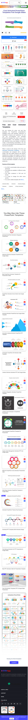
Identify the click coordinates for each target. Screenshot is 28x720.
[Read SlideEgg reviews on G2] (4, 695)
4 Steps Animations (19, 186)
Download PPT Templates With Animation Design (13, 529)
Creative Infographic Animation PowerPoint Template (11, 392)
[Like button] (2, 33)
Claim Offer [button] (24, 6)
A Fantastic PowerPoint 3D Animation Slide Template (11, 353)
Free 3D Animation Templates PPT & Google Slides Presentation (13, 589)
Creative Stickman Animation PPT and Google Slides (14, 372)
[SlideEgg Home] (14, 670)
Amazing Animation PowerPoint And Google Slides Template (13, 314)
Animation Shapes (21, 183)
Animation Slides (5, 183)
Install (21, 116)
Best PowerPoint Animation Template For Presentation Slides (11, 275)
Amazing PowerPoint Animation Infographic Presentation (12, 235)
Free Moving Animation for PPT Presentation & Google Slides (12, 550)
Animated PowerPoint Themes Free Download (12, 509)
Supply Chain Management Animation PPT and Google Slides (12, 451)
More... (3, 189)
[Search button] (19, 2)
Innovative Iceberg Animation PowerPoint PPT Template (12, 334)
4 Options (11, 186)
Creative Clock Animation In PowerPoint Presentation (11, 412)
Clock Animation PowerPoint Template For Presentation (11, 432)
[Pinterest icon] (9, 33)
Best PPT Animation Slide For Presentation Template (13, 568)
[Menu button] (26, 2)
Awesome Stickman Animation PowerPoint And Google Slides (12, 255)
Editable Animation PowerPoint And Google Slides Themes (13, 654)
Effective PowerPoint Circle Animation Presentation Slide (13, 471)
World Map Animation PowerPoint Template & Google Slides (12, 491)
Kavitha (21, 113)
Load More (14, 662)
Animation (4, 186)
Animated (13, 183)
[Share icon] (6, 33)
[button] (24, 221)
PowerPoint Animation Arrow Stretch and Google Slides (13, 294)
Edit (20, 41)
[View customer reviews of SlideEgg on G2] (11, 695)
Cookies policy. (22, 717)
